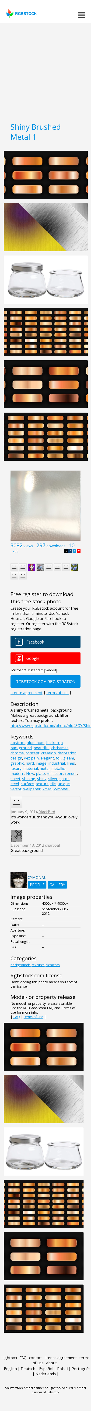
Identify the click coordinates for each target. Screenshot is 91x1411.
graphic (17, 763)
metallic (58, 768)
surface (27, 783)
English (10, 1368)
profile (37, 884)
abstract (17, 742)
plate (40, 773)
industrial (56, 763)
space (65, 778)
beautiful (41, 747)
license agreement (61, 1357)
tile (53, 783)
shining (28, 778)
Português (81, 1368)
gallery (57, 884)
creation (48, 753)
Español (46, 1368)
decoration (67, 753)
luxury (15, 768)
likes (14, 551)
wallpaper (32, 789)
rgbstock (26, 14)
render (71, 773)
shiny (41, 778)
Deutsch (28, 1368)
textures (38, 965)
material (30, 768)
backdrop (54, 742)
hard (30, 763)
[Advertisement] (45, 71)
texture (42, 783)
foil (58, 758)
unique (64, 783)
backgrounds (20, 965)
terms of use (33, 1017)
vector (15, 789)
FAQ (16, 1017)
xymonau (61, 789)
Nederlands (45, 1373)
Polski (62, 1368)
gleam (68, 758)
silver (53, 778)
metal (44, 768)
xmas (47, 789)
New (30, 773)
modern (17, 773)
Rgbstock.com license (36, 975)
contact (35, 1357)
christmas (59, 747)
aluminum (35, 742)
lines (71, 763)
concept (32, 753)
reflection (55, 773)
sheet (15, 778)
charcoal (52, 845)
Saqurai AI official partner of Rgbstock (59, 1390)
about (51, 1362)
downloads (55, 545)
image (41, 763)
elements (53, 965)
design (16, 758)
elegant (47, 758)
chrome (17, 753)
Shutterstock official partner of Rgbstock (33, 1388)
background (21, 747)
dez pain (31, 758)
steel (14, 783)
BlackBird (46, 811)
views (28, 545)
